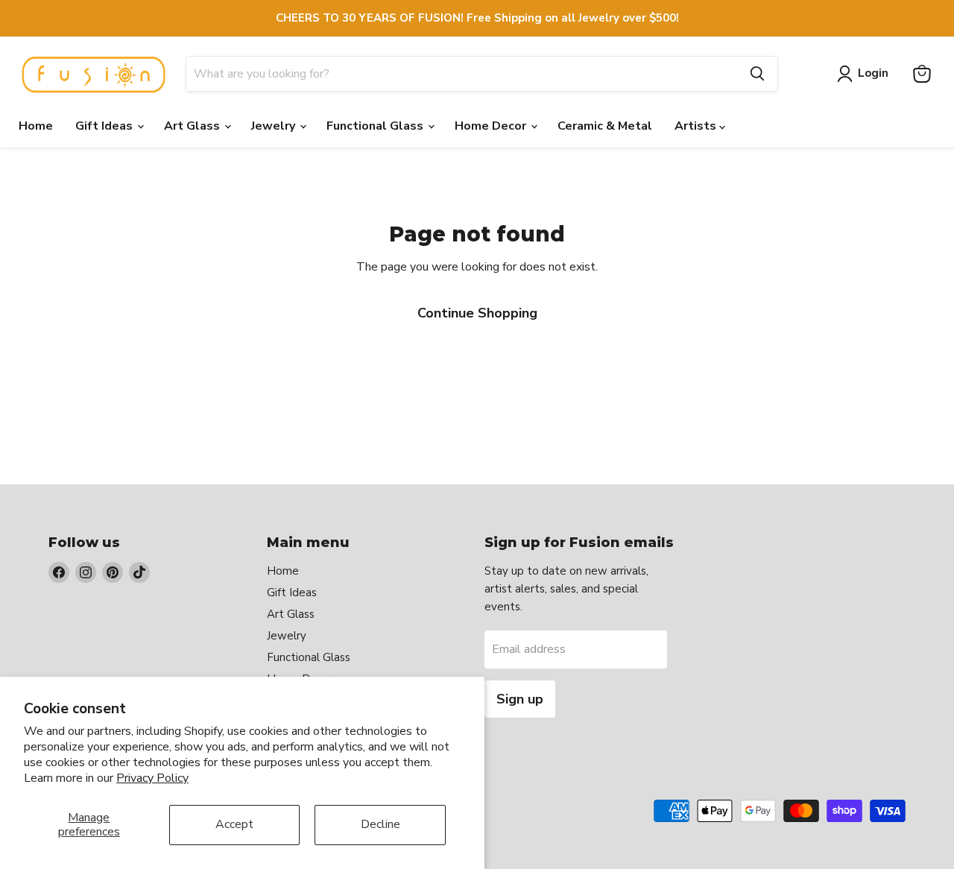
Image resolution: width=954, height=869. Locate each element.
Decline (380, 824)
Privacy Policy (152, 778)
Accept (234, 824)
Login (873, 73)
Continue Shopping (477, 313)
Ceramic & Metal (604, 126)
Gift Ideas (105, 126)
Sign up (519, 699)
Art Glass (193, 126)
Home (36, 126)
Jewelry (274, 126)
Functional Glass (376, 126)
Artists (697, 126)
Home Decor (492, 126)
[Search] (757, 74)
